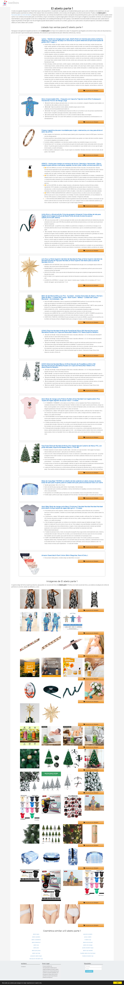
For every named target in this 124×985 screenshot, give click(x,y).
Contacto (23, 966)
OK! (118, 983)
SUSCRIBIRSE (89, 971)
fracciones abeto (16, 15)
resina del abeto (26, 15)
